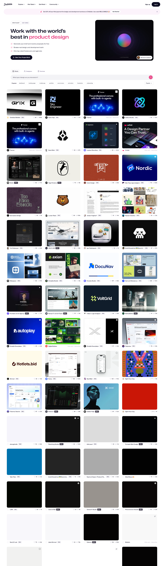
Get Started (116, 11)
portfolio (51, 83)
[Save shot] (35, 112)
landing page (32, 83)
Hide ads (109, 117)
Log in (156, 4)
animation (70, 83)
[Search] (151, 77)
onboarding (90, 83)
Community (53, 4)
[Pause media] (98, 58)
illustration (80, 83)
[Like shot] (38, 112)
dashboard (22, 83)
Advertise (116, 117)
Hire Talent (31, 4)
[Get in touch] (31, 112)
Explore (20, 4)
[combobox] (79, 77)
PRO (23, 117)
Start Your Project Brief (22, 57)
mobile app (42, 83)
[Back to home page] (8, 4)
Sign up (147, 4)
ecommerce (61, 83)
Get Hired (42, 4)
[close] (157, 11)
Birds (149, 57)
